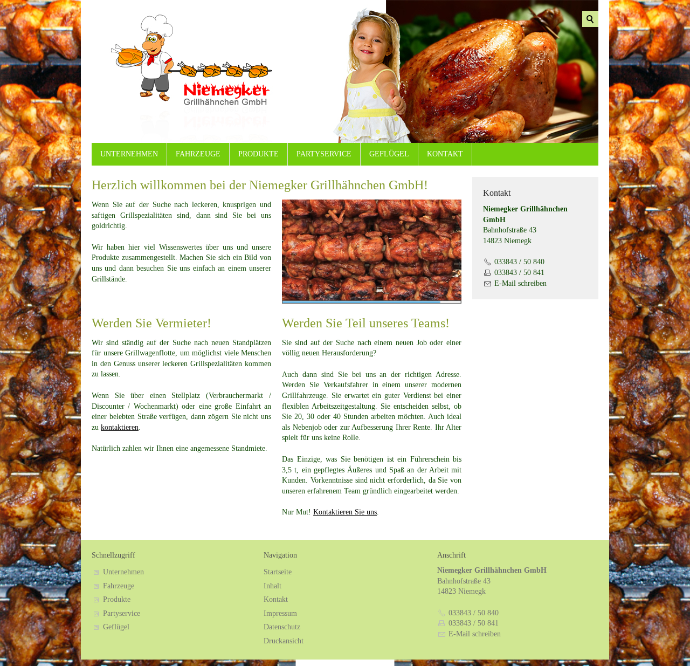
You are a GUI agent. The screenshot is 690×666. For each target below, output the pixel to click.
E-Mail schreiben (520, 283)
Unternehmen (129, 154)
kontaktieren (120, 427)
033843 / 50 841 (519, 273)
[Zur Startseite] (167, 78)
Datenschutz (282, 627)
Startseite (278, 572)
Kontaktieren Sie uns (345, 512)
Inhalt (272, 586)
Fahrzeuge (198, 154)
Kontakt (445, 154)
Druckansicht (283, 641)
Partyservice (323, 154)
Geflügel (389, 154)
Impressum (280, 613)
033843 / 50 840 (519, 262)
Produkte (258, 154)
